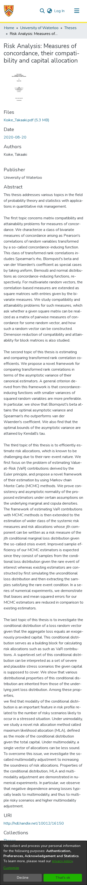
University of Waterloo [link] (39, 28)
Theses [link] (70, 28)
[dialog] (43, 863)
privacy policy (62, 861)
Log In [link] (59, 11)
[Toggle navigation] (76, 11)
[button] (9, 11)
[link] (26, 120)
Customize (11, 868)
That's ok (63, 877)
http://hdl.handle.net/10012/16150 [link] (34, 823)
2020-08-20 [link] (15, 137)
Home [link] (9, 28)
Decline (23, 877)
